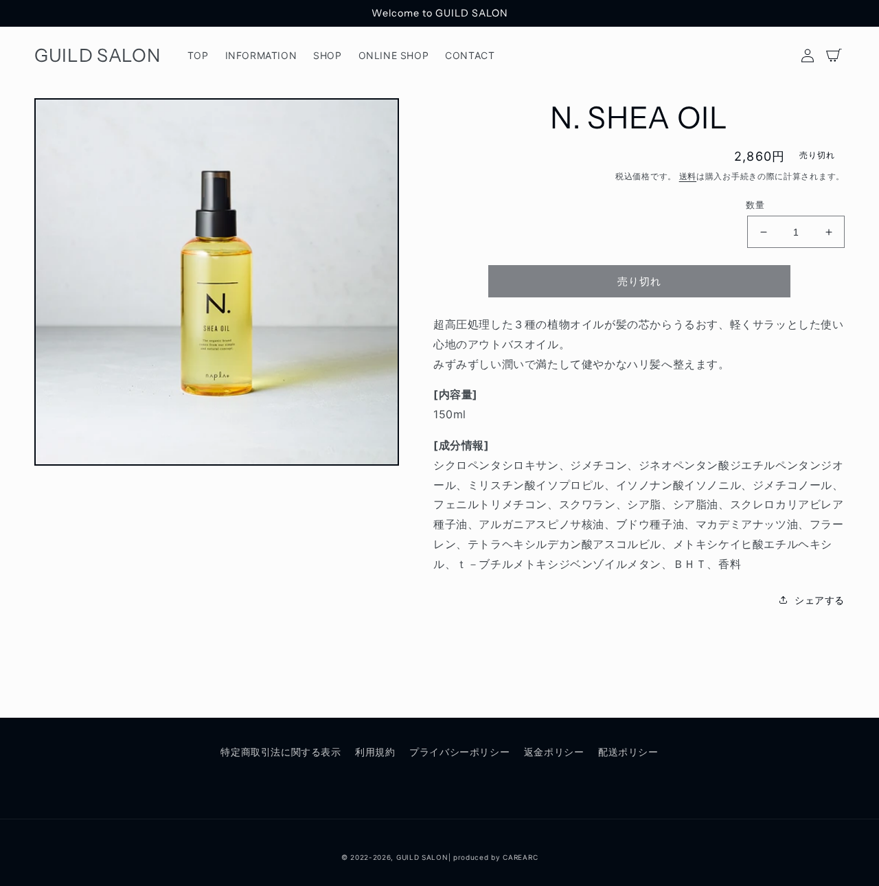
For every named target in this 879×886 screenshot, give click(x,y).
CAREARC (520, 857)
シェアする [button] (820, 600)
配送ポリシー (628, 752)
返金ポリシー (554, 752)
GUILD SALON (422, 857)
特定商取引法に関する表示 (280, 752)
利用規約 (375, 752)
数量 (755, 204)
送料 (687, 176)
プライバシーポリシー (459, 752)
